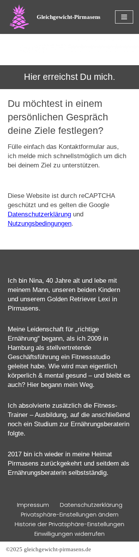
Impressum (33, 505)
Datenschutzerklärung (39, 214)
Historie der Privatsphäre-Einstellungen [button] (69, 524)
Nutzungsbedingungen (39, 223)
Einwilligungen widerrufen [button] (69, 534)
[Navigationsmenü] (124, 17)
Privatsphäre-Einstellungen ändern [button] (70, 514)
